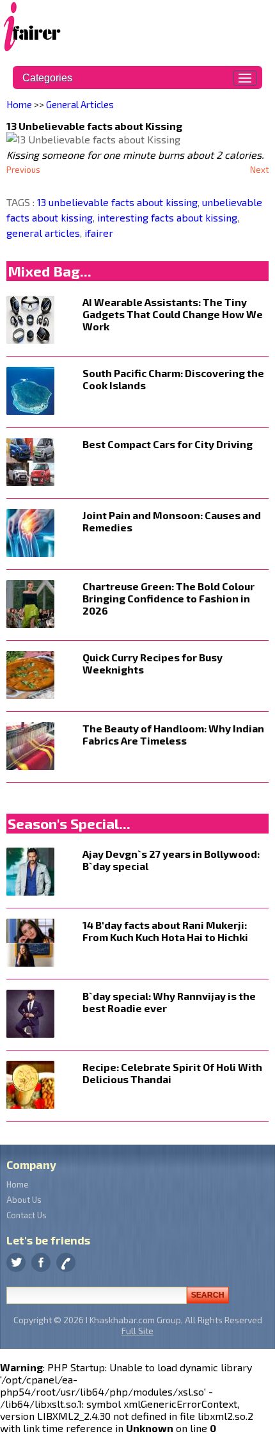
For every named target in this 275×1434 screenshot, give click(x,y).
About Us (24, 1200)
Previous (23, 170)
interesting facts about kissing (166, 217)
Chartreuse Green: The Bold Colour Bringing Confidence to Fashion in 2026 (168, 598)
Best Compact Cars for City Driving (167, 444)
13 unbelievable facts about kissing (117, 202)
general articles (43, 233)
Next (259, 170)
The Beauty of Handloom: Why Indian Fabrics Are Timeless (173, 734)
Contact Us (26, 1215)
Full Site (137, 1330)
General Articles (80, 104)
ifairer (97, 233)
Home (19, 104)
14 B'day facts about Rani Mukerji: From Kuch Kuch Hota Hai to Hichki (165, 931)
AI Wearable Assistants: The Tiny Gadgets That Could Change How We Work (172, 314)
